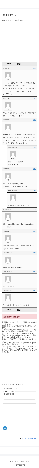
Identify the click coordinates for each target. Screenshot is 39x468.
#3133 (34, 253)
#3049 (34, 231)
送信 (5, 428)
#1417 (34, 98)
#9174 (34, 290)
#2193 (34, 169)
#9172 (34, 271)
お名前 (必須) (9, 394)
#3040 (34, 209)
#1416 (34, 68)
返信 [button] (10, 68)
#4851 (34, 147)
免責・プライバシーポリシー (19, 461)
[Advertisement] (19, 42)
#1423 (34, 120)
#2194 (34, 190)
